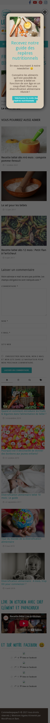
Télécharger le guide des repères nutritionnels (26, 99)
